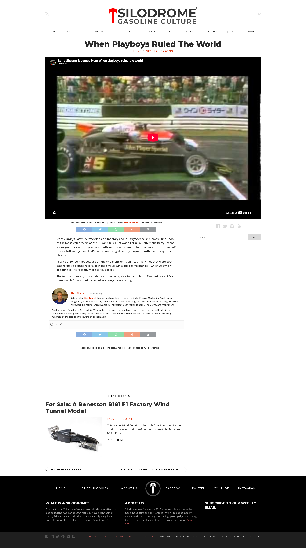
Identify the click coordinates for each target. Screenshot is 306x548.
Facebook (174, 488)
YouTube (221, 488)
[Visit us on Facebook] (218, 226)
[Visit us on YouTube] (52, 536)
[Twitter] (60, 324)
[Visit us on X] (225, 226)
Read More (116, 440)
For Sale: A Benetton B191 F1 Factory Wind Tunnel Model (107, 407)
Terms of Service (123, 536)
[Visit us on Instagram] (232, 226)
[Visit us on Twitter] (57, 536)
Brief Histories (95, 488)
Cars (70, 31)
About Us (129, 488)
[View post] (73, 437)
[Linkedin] (56, 324)
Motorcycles (99, 31)
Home (53, 31)
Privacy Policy (97, 536)
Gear (189, 31)
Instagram (247, 488)
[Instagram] (51, 324)
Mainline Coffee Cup (69, 469)
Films (171, 31)
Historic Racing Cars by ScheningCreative (153, 469)
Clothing (213, 31)
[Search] (259, 14)
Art (234, 31)
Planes (151, 31)
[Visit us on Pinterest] (62, 536)
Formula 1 (152, 51)
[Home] (153, 16)
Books (251, 31)
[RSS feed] (47, 14)
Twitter (198, 488)
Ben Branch (131, 222)
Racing (168, 51)
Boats (129, 31)
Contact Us (146, 536)
